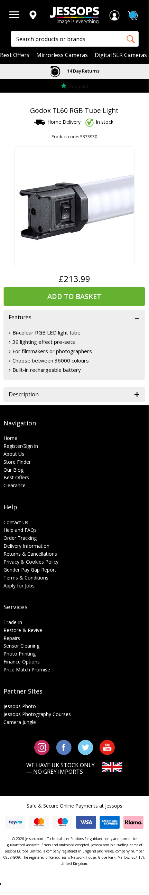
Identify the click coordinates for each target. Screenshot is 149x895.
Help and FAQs (20, 530)
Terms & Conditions (25, 577)
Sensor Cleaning (21, 645)
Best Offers (14, 55)
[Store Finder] (33, 15)
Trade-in (12, 622)
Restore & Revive (22, 630)
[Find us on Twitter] (85, 747)
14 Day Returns (83, 71)
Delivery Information (26, 546)
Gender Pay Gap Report (29, 569)
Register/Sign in (20, 446)
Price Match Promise (26, 669)
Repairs (11, 638)
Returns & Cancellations (30, 553)
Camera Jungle (19, 722)
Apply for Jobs (19, 585)
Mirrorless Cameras (62, 55)
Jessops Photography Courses (37, 714)
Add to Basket (74, 296)
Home (10, 438)
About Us (13, 454)
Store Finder (17, 462)
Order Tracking (20, 538)
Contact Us (15, 522)
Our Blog (13, 470)
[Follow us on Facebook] (64, 747)
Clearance (14, 485)
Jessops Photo (19, 706)
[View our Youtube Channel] (107, 747)
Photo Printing (19, 653)
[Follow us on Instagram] (42, 747)
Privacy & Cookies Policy (30, 561)
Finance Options (21, 661)
